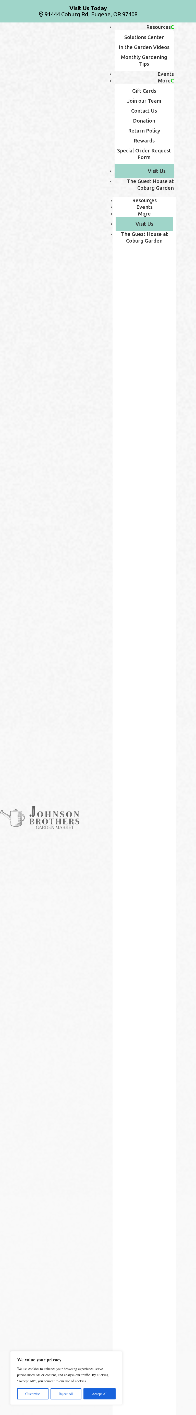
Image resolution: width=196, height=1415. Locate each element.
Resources (158, 27)
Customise (32, 1393)
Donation (144, 121)
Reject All (66, 1393)
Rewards (144, 140)
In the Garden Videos (144, 47)
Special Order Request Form (144, 154)
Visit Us (157, 171)
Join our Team (144, 101)
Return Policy (144, 131)
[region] (66, 1378)
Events (165, 74)
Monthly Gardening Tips (144, 60)
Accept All (99, 1393)
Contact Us (144, 111)
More (164, 80)
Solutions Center (144, 37)
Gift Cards (144, 91)
